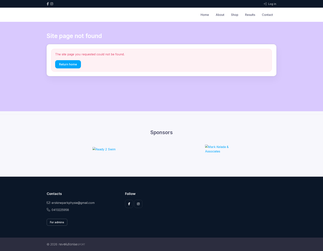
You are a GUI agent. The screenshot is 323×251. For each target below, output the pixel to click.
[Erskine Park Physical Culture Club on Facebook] (48, 4)
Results (250, 15)
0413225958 (60, 210)
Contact (267, 15)
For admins (57, 222)
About (220, 15)
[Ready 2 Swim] (104, 149)
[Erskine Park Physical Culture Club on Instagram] (51, 4)
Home (205, 15)
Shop (234, 15)
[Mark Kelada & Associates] (219, 149)
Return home (68, 64)
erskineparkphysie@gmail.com (73, 203)
